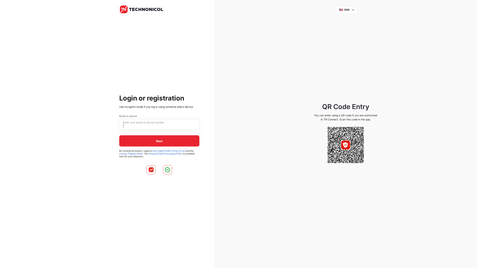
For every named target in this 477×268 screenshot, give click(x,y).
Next (159, 141)
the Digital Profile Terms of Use (169, 150)
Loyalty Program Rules (131, 153)
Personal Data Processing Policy (165, 153)
